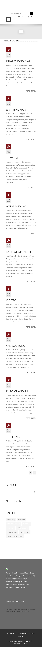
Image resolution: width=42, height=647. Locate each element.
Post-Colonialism (12, 532)
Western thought (18, 536)
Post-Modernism (24, 532)
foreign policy (11, 519)
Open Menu (8, 19)
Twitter (28, 641)
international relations (13, 524)
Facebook (17, 643)
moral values (26, 524)
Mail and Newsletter (16, 641)
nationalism (10, 528)
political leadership (22, 528)
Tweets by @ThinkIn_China (15, 601)
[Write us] (31, 16)
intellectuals (21, 519)
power (9, 536)
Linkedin (25, 643)
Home (6, 40)
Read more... (31, 91)
